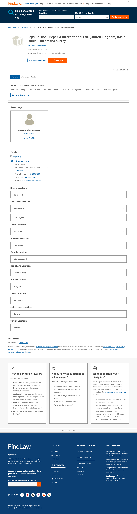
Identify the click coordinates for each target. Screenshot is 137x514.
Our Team (54, 451)
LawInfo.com (110, 476)
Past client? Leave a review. (36, 45)
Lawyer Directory (13, 27)
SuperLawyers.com (113, 460)
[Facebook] (22, 495)
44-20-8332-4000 (33, 174)
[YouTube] (27, 495)
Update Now (23, 343)
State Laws (80, 467)
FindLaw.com (111, 451)
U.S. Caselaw (81, 471)
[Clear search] (107, 17)
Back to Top (69, 430)
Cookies (37, 508)
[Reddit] (44, 495)
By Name (54, 482)
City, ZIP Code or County (84, 13)
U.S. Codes (80, 475)
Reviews (15, 77)
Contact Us (55, 459)
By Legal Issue (56, 475)
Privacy (18, 508)
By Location (55, 471)
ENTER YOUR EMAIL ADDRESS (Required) (22, 480)
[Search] (126, 3)
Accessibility (55, 455)
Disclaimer (27, 508)
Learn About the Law (84, 464)
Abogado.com (111, 468)
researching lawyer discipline (115, 392)
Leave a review (29, 133)
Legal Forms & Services (84, 451)
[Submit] (39, 484)
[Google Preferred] (49, 495)
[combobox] (56, 17)
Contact (34, 77)
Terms (10, 508)
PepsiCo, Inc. (25, 27)
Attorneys (25, 77)
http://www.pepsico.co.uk (31, 180)
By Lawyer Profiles (57, 478)
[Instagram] (38, 495)
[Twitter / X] (33, 495)
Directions (19, 171)
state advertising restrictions (47, 347)
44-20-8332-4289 (31, 177)
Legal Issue (43, 13)
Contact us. (28, 463)
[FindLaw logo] (15, 3)
